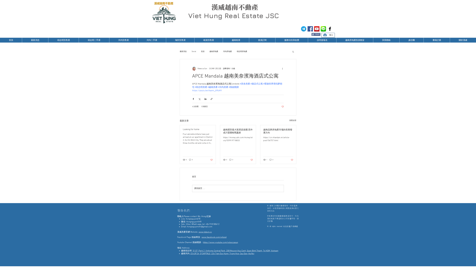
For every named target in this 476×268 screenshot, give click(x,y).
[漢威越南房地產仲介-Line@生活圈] (323, 29)
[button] (293, 52)
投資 (203, 51)
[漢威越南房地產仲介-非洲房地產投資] (330, 29)
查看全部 (292, 120)
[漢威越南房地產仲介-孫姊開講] (316, 29)
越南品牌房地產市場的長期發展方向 (277, 131)
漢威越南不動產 (234, 7)
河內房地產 (227, 51)
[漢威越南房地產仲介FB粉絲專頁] (310, 29)
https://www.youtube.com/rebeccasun (220, 242)
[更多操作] (282, 68)
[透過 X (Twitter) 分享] (199, 99)
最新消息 (183, 51)
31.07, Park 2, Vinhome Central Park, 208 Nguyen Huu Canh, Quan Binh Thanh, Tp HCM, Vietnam (235, 251)
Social (194, 51)
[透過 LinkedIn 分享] (205, 99)
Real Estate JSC (251, 16)
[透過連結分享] (211, 99)
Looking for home (191, 129)
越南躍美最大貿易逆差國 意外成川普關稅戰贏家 (238, 131)
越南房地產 (213, 51)
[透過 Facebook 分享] (193, 99)
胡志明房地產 (242, 51)
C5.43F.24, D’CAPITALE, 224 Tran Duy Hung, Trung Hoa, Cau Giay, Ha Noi (222, 253)
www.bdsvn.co (205, 232)
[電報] (303, 29)
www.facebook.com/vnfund (214, 237)
